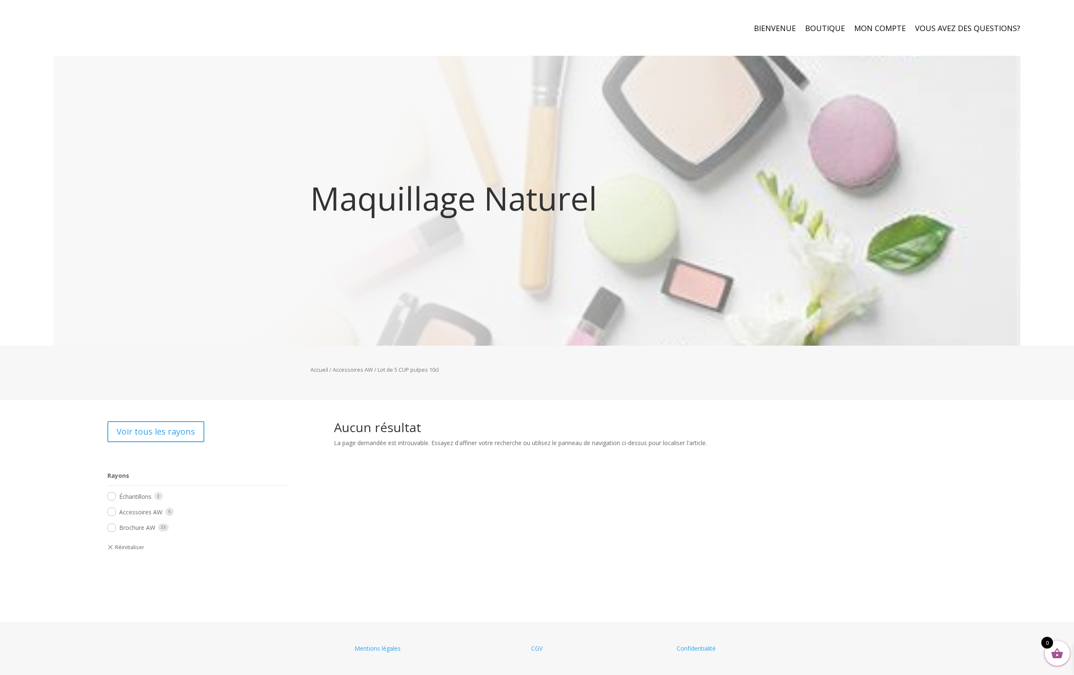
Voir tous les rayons (156, 431)
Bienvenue (775, 29)
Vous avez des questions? (967, 29)
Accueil (319, 369)
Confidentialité (696, 648)
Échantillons (135, 496)
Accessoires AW (353, 369)
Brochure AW (137, 528)
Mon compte (880, 29)
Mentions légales (378, 648)
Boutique (825, 29)
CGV (536, 648)
